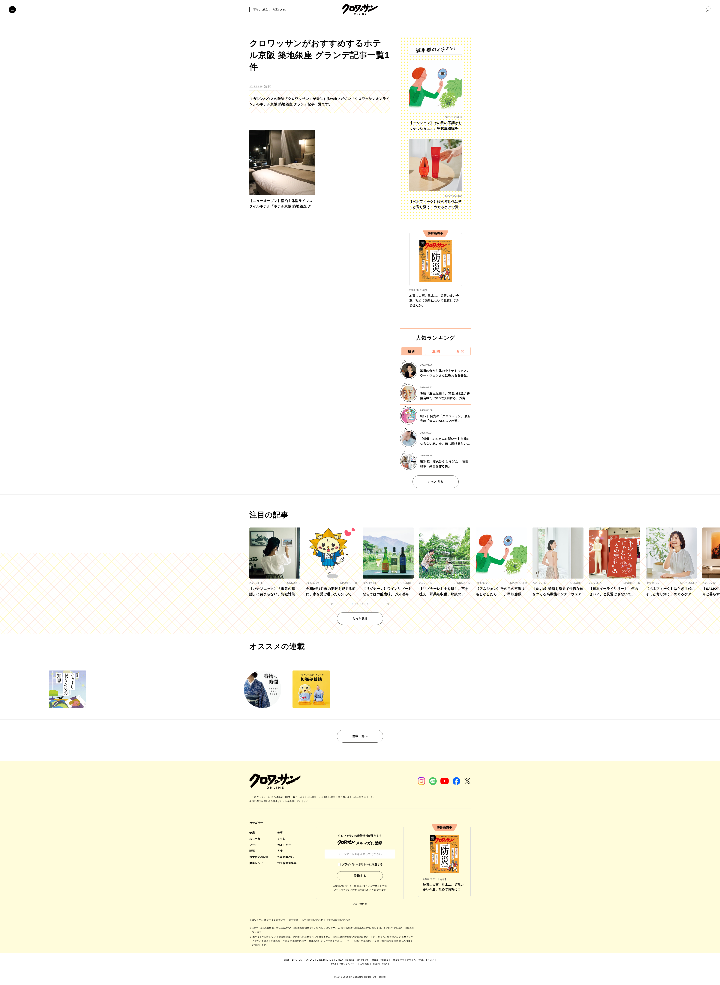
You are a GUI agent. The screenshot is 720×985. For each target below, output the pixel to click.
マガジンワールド (348, 963)
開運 (252, 850)
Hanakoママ (397, 960)
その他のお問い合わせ (338, 920)
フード (253, 844)
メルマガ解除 (360, 903)
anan (287, 960)
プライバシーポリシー (373, 885)
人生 (280, 850)
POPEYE (309, 960)
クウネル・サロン (416, 960)
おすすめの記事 (258, 857)
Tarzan (374, 960)
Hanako (349, 960)
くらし (281, 838)
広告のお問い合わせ (313, 920)
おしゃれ (254, 838)
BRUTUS (297, 960)
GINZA (339, 960)
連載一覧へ (360, 736)
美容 (280, 832)
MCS (334, 963)
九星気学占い (285, 857)
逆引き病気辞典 (286, 863)
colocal (384, 960)
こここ (431, 960)
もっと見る (435, 481)
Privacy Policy (379, 963)
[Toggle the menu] (12, 9)
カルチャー (284, 844)
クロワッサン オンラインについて (267, 920)
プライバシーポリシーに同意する (362, 864)
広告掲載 (364, 963)
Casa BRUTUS (325, 960)
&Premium (362, 960)
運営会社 (294, 920)
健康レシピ (256, 863)
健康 (252, 832)
